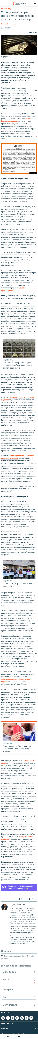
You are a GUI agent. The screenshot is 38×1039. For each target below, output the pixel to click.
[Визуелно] (19, 1036)
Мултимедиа (9, 1005)
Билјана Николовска (8, 24)
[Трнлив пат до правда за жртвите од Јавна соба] (19, 569)
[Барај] (30, 1036)
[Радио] (8, 1036)
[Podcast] (26, 1018)
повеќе (33, 983)
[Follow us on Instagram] (17, 1018)
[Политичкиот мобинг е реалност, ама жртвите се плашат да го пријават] (19, 732)
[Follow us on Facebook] (3, 1018)
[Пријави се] (31, 1018)
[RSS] (22, 1018)
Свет (5, 997)
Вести (5, 979)
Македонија (6, 9)
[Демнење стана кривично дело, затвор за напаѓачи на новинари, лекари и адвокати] (19, 348)
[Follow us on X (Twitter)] (8, 1018)
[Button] (33, 32)
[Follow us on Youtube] (12, 1018)
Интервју (7, 989)
